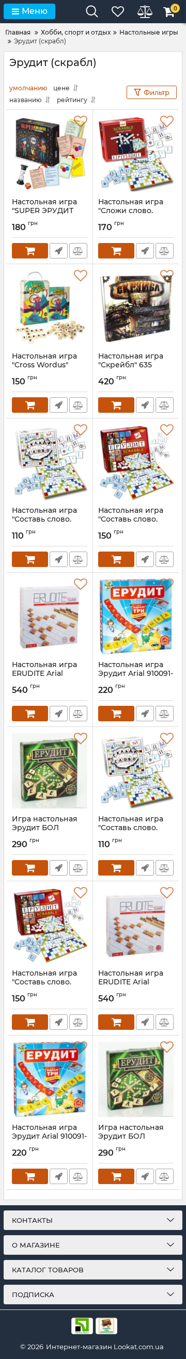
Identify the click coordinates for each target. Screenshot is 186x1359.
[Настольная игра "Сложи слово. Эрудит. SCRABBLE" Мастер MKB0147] (136, 153)
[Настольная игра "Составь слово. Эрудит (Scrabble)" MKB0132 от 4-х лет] (136, 462)
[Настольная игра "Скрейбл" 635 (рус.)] (136, 308)
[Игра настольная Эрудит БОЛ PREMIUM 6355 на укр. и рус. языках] (49, 771)
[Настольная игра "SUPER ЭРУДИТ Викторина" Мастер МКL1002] (49, 153)
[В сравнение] (78, 250)
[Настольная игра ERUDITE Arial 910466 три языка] (49, 616)
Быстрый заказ (59, 250)
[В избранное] (80, 121)
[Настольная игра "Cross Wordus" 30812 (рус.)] (49, 308)
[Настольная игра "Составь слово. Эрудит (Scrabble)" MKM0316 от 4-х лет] (49, 462)
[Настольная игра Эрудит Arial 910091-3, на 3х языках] (136, 616)
